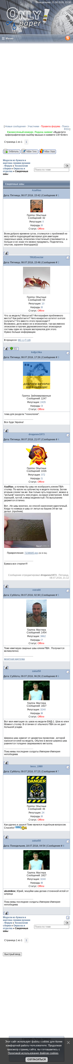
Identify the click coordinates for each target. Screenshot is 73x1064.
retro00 (37, 590)
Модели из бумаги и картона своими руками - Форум (16, 163)
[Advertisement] (36, 83)
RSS (66, 129)
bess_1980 (36, 766)
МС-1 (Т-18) (24, 340)
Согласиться (36, 1059)
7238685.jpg (31, 553)
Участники (33, 126)
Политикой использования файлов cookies (33, 1053)
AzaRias (36, 190)
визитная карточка (14, 659)
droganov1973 (37, 434)
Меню (9, 38)
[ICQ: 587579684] (14, 348)
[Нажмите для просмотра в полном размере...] (27, 547)
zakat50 (36, 671)
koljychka (36, 352)
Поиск (65, 126)
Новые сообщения (15, 126)
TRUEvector (36, 257)
